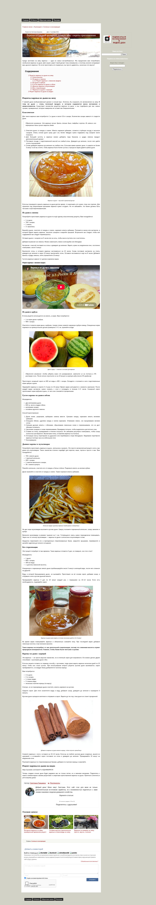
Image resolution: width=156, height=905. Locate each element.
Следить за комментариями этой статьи (37, 878)
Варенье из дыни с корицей (41, 90)
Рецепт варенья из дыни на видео (40, 91)
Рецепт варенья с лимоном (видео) (46, 81)
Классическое (36, 77)
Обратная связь (45, 20)
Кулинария (38, 27)
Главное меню (27, 27)
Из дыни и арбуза (37, 82)
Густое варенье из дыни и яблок (42, 84)
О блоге (34, 20)
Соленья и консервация (51, 27)
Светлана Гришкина (38, 783)
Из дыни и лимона (38, 79)
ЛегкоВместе (101, 902)
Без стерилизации (37, 88)
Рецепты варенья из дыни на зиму (40, 75)
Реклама (57, 20)
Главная (26, 20)
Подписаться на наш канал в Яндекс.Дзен (119, 40)
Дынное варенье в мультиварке (42, 86)
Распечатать (55, 783)
